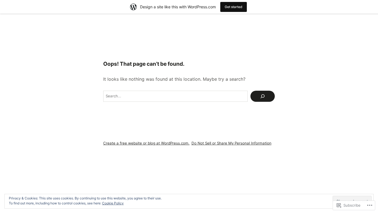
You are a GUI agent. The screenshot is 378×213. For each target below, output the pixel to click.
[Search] (262, 96)
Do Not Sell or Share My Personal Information (231, 143)
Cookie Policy (113, 203)
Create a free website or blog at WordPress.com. (146, 143)
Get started (233, 7)
